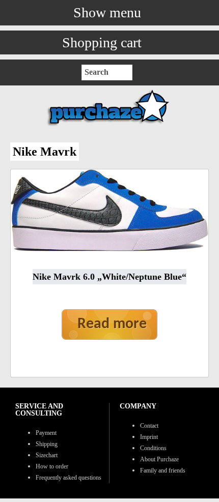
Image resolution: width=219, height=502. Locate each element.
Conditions (153, 448)
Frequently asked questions (68, 477)
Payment (46, 432)
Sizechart (47, 455)
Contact (149, 425)
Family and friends (162, 470)
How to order (52, 466)
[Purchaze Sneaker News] (109, 125)
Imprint (149, 436)
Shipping (47, 444)
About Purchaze (159, 459)
